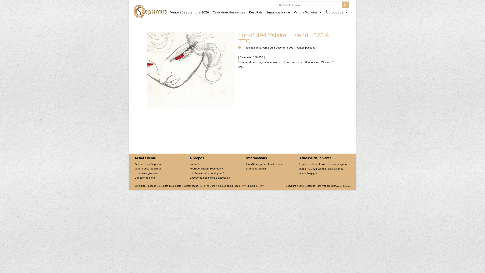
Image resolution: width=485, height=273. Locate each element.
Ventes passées (305, 47)
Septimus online (278, 12)
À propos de (334, 12)
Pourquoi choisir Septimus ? (206, 168)
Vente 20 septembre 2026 (189, 12)
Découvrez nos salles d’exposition (209, 177)
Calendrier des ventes (229, 12)
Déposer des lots (145, 177)
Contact (194, 164)
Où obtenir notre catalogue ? (206, 173)
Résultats (256, 12)
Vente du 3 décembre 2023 (278, 47)
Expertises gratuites (146, 173)
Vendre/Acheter (306, 12)
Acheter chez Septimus (148, 164)
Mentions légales (256, 168)
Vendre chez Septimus (148, 168)
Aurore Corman (343, 186)
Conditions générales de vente (264, 164)
